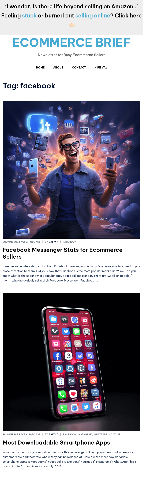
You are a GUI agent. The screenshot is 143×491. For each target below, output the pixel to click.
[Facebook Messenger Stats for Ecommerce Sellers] (71, 169)
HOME (40, 67)
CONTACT (79, 67)
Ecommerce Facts (15, 242)
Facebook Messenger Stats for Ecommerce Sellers (63, 253)
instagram (85, 434)
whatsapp (100, 434)
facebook (69, 242)
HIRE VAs (101, 67)
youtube (115, 434)
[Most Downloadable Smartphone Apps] (71, 362)
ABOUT (58, 67)
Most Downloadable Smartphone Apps (56, 442)
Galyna (53, 242)
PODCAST (34, 242)
